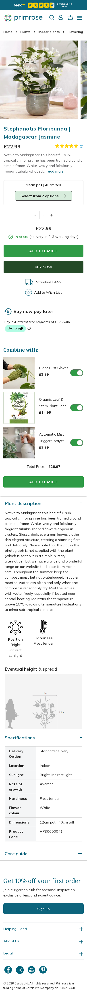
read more (55, 171)
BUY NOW (43, 267)
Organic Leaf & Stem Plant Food (52, 406)
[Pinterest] (43, 970)
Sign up (43, 909)
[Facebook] (8, 970)
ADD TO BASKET (43, 251)
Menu (80, 19)
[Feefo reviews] (43, 5)
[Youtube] (32, 970)
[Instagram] (20, 970)
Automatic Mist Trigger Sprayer (51, 440)
